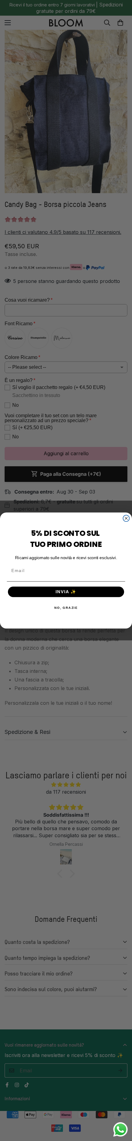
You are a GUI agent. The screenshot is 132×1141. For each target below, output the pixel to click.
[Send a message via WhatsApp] (120, 1129)
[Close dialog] (126, 518)
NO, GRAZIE (66, 608)
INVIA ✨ (66, 592)
